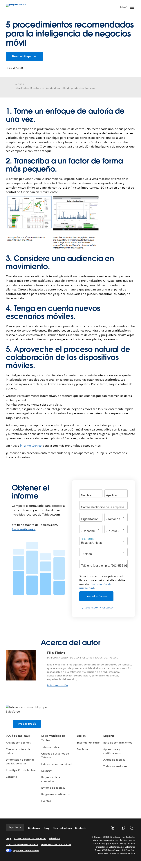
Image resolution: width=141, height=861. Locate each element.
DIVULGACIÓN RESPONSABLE (22, 844)
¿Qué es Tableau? (18, 736)
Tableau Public (50, 747)
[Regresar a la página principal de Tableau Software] (19, 4)
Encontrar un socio (88, 742)
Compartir (15, 67)
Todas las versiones (115, 766)
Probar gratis (27, 724)
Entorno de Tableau (53, 787)
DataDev (46, 770)
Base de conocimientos (117, 742)
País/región (87, 539)
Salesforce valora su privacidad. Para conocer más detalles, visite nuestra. (102, 582)
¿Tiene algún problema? (97, 607)
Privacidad (54, 838)
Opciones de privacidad (26, 850)
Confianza (34, 828)
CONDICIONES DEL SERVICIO (30, 838)
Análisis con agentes (18, 742)
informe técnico (31, 446)
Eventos (46, 801)
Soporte (108, 736)
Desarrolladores (62, 828)
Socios (81, 736)
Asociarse (82, 749)
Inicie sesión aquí (23, 529)
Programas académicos (55, 794)
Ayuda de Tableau (114, 759)
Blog (46, 828)
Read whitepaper (24, 56)
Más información (57, 685)
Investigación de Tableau (21, 770)
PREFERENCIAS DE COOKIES (56, 844)
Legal (8, 838)
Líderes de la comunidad (56, 764)
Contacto (11, 776)
